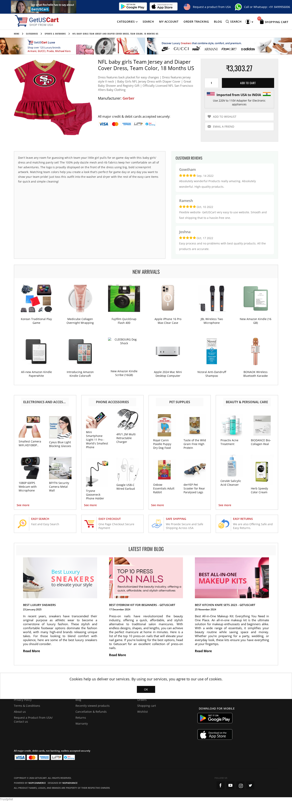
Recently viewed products (92, 706)
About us (20, 711)
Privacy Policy (23, 700)
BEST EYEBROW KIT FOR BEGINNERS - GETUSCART (142, 605)
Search (148, 21)
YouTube (230, 785)
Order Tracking (196, 21)
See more (23, 505)
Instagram (240, 785)
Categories (126, 21)
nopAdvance (69, 782)
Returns (80, 717)
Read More (32, 651)
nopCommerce (37, 782)
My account (168, 21)
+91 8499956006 (279, 7)
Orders (142, 700)
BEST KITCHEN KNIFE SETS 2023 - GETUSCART (225, 605)
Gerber (128, 98)
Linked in (250, 785)
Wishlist (142, 711)
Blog (218, 21)
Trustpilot (6, 799)
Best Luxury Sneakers (39, 605)
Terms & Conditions (27, 706)
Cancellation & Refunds (91, 711)
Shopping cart (146, 706)
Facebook (220, 785)
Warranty (81, 723)
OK (146, 689)
